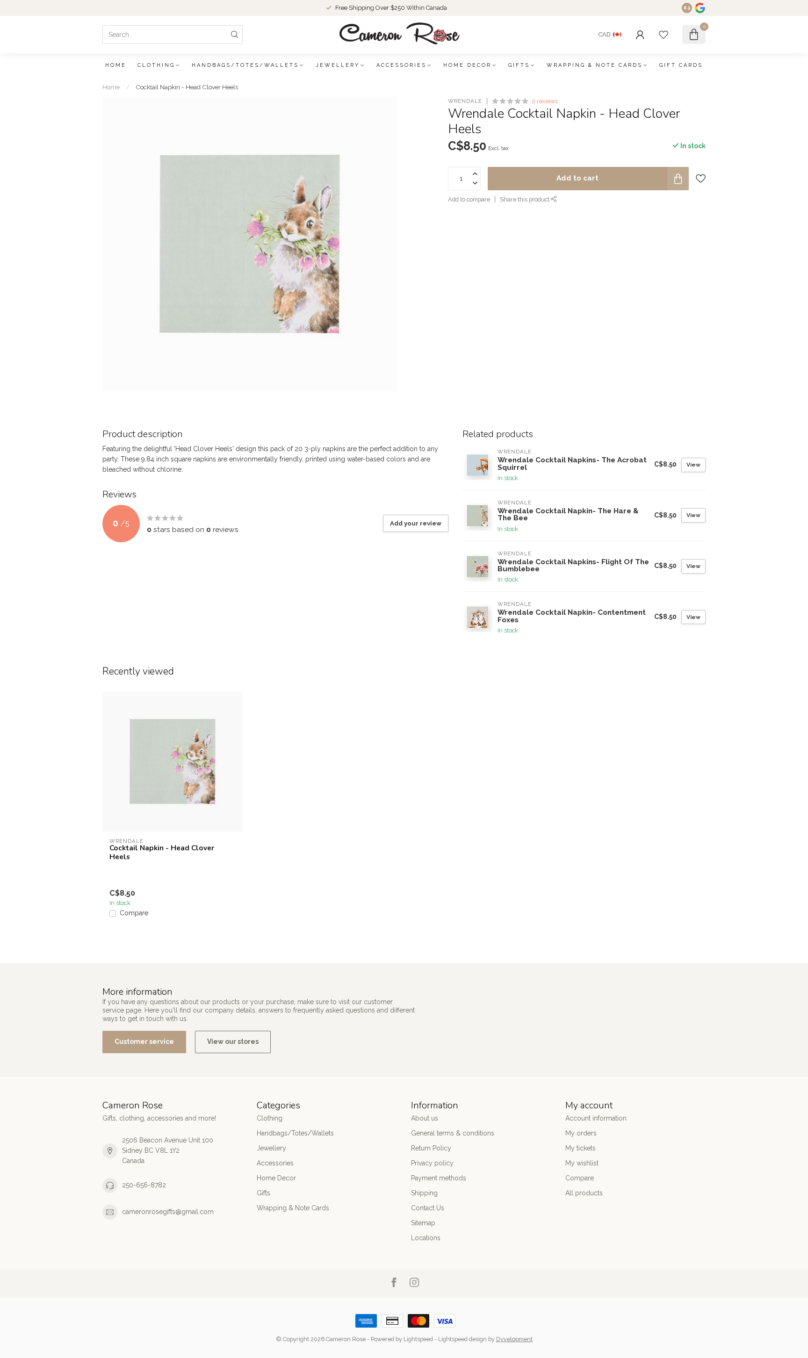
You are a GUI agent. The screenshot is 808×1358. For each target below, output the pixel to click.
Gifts (519, 65)
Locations (425, 1238)
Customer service (144, 1041)
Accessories (401, 65)
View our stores (233, 1041)
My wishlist (582, 1163)
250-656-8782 (144, 1185)
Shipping (424, 1193)
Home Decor (467, 65)
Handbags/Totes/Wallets (245, 65)
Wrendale (465, 101)
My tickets (580, 1148)
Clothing (156, 65)
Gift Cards (681, 65)
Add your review (415, 523)
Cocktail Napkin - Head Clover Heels (187, 87)
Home (115, 65)
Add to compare (469, 199)
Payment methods (438, 1178)
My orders (581, 1133)
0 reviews (545, 101)
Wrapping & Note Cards (594, 65)
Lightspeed (418, 1339)
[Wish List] (663, 34)
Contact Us (427, 1208)
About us (424, 1118)
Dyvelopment (514, 1339)
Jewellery (338, 65)
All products (584, 1193)
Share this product (525, 199)
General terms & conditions (452, 1133)
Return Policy (431, 1148)
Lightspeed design (462, 1339)
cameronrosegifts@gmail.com (168, 1211)
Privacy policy (432, 1163)
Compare (134, 913)
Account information (596, 1118)
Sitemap (423, 1223)
